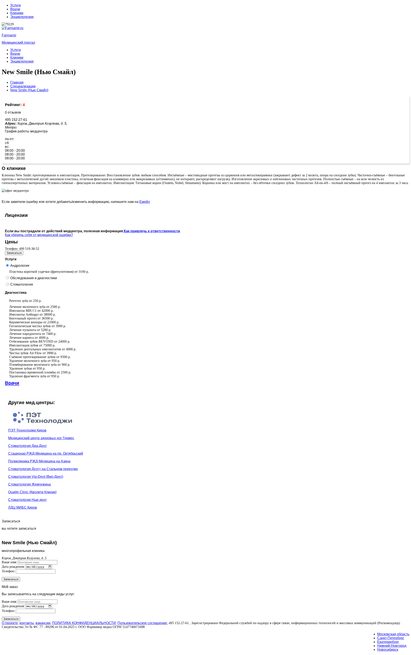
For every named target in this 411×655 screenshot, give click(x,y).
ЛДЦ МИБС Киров (22, 507)
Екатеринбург (388, 642)
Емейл (144, 202)
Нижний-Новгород (391, 646)
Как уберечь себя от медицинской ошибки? (39, 235)
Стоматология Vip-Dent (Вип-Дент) (35, 476)
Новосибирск (387, 649)
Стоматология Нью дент (27, 500)
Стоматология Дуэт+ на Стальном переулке (43, 469)
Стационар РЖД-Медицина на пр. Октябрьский (45, 453)
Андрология (19, 265)
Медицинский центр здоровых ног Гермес (41, 438)
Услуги (15, 5)
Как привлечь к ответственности (151, 231)
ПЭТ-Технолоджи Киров (27, 430)
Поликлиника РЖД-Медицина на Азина (39, 461)
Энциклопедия (22, 17)
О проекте (10, 623)
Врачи (15, 9)
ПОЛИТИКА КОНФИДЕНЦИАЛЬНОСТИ (84, 623)
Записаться (14, 253)
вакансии (43, 623)
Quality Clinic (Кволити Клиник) (32, 492)
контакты (26, 623)
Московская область (393, 634)
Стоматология (21, 284)
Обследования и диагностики (33, 278)
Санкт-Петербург (390, 638)
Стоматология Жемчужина (29, 484)
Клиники (16, 13)
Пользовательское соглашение (142, 623)
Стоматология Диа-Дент (27, 446)
